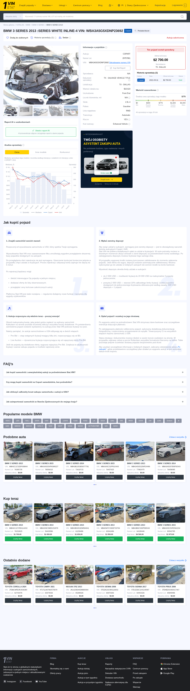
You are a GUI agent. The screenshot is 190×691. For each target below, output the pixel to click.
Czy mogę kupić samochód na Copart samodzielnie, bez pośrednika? (39, 382)
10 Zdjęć (71, 101)
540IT (60, 426)
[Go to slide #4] (56, 111)
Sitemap (136, 687)
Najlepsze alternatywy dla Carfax (116, 683)
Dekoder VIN (111, 673)
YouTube (43, 681)
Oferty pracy (55, 673)
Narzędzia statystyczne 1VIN (118, 668)
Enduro (169, 421)
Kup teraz (82, 664)
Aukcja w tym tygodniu (87, 678)
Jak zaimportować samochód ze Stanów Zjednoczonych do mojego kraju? (41, 402)
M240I (80, 426)
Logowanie (177, 5)
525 (106, 426)
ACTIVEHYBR (93, 426)
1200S (65, 421)
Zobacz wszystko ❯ (178, 437)
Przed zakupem (140, 673)
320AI (140, 421)
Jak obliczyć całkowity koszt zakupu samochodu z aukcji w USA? (37, 392)
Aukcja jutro (83, 673)
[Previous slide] (7, 72)
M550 (130, 421)
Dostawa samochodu (114, 678)
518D (75, 421)
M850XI (17, 426)
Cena (17, 152)
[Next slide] (74, 72)
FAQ (135, 664)
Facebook (27, 681)
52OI (50, 426)
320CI (115, 426)
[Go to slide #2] (25, 111)
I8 (178, 421)
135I (17, 421)
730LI (27, 421)
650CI (8, 421)
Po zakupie (138, 678)
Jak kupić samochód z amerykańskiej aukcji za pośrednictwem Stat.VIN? (41, 372)
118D (159, 421)
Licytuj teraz (17, 477)
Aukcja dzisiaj (84, 668)
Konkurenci (65, 152)
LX (94, 421)
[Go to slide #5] (71, 111)
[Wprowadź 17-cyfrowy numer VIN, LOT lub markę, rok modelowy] (182, 16)
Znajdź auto (105, 180)
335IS (37, 421)
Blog (100, 5)
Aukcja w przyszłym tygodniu (90, 682)
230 (150, 421)
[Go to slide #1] (10, 111)
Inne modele (40, 152)
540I (46, 421)
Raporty (108, 664)
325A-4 (40, 426)
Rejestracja (160, 5)
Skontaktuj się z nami (59, 668)
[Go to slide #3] (41, 111)
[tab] (94, 484)
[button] (13, 16)
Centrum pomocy (140, 668)
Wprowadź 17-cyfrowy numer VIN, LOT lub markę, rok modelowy (49, 17)
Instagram (11, 681)
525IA (70, 426)
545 (121, 421)
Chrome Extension (171, 664)
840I (55, 421)
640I (7, 426)
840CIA (29, 426)
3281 (112, 421)
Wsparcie (137, 682)
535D (85, 421)
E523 (103, 421)
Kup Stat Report (119, 68)
